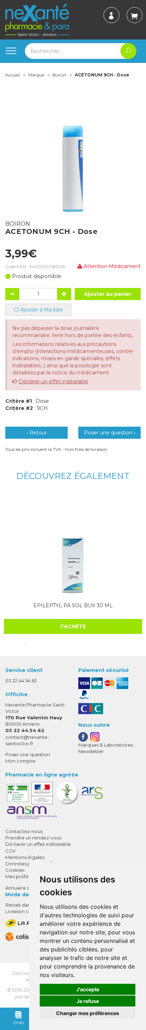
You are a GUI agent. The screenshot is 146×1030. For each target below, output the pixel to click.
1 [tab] (25, 643)
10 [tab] (120, 643)
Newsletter (91, 751)
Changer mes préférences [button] (87, 1013)
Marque (36, 75)
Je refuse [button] (88, 1001)
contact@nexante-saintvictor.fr (27, 740)
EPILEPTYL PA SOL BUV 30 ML (73, 605)
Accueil (12, 75)
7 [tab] (88, 643)
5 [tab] (67, 643)
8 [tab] (99, 643)
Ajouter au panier (107, 294)
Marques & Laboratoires (105, 745)
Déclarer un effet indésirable (53, 381)
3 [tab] (46, 643)
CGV (10, 851)
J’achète (73, 626)
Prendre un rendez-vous (33, 837)
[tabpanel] (73, 563)
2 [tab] (35, 643)
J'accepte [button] (87, 989)
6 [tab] (78, 643)
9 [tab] (110, 643)
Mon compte (20, 761)
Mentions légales (24, 857)
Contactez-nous (24, 831)
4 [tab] (57, 643)
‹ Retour (37, 432)
